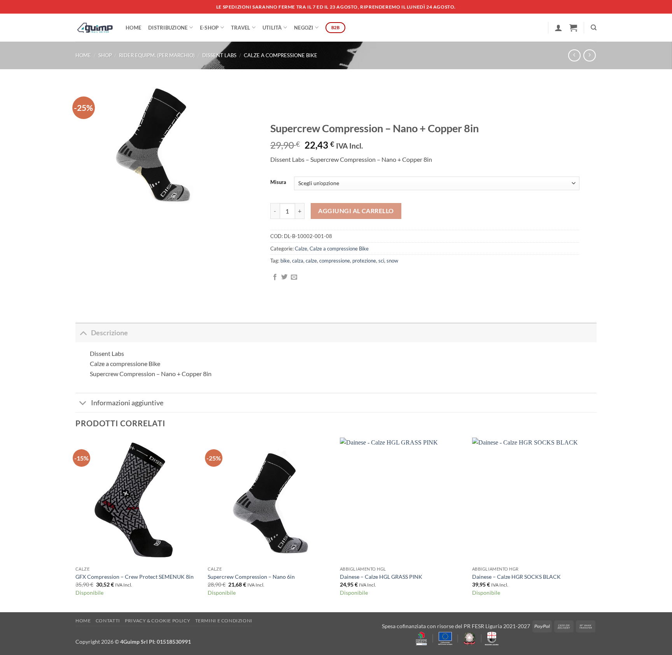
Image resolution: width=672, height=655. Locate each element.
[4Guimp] (94, 28)
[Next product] (574, 55)
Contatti (108, 620)
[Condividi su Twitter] (284, 277)
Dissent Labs (219, 55)
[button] (558, 27)
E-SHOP (209, 28)
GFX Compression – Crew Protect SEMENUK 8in (134, 576)
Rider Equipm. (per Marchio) (157, 55)
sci (381, 260)
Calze (301, 248)
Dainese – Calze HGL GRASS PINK (381, 576)
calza (297, 260)
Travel (240, 28)
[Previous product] (589, 55)
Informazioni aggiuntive (127, 403)
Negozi (303, 28)
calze (311, 260)
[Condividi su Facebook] (275, 277)
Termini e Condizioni (223, 620)
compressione (334, 260)
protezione (364, 260)
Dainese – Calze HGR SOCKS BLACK (516, 576)
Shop (105, 55)
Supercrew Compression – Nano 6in (251, 576)
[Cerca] (594, 27)
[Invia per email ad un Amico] (294, 277)
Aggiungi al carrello (356, 210)
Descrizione (109, 333)
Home (133, 28)
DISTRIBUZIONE (167, 28)
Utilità (272, 28)
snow (392, 260)
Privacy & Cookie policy (157, 620)
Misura (278, 182)
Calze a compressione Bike (280, 55)
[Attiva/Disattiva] (83, 332)
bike (285, 260)
